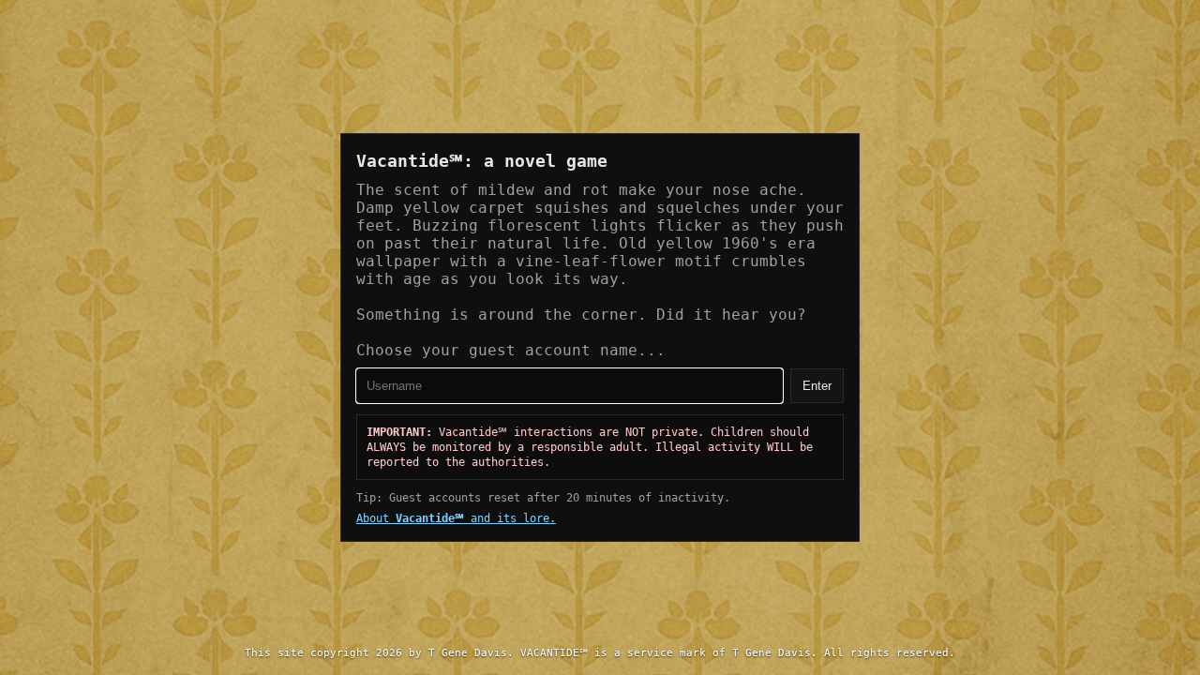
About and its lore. (456, 518)
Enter (817, 386)
